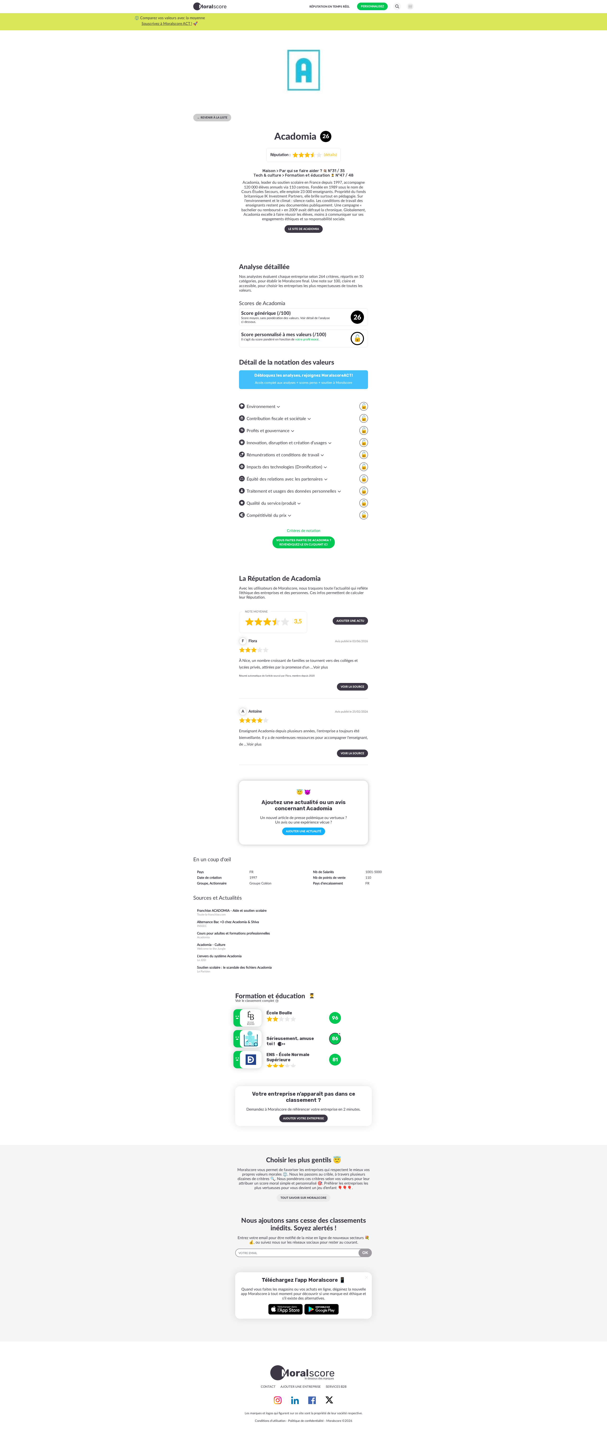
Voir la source (352, 686)
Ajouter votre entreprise (303, 1118)
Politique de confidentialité (306, 1421)
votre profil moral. (307, 339)
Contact (268, 1386)
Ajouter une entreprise (301, 1386)
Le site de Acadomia (303, 229)
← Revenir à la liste (212, 117)
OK (365, 1253)
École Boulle (279, 1013)
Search (397, 6)
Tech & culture (267, 175)
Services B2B (336, 1386)
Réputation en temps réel (329, 6)
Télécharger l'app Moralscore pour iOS (285, 1309)
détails (330, 155)
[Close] (366, 1277)
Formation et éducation (308, 175)
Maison (269, 171)
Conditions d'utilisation (270, 1421)
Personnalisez (372, 6)
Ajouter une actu (350, 620)
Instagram (277, 1400)
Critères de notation (303, 531)
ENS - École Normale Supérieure (288, 1057)
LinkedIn (295, 1400)
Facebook (312, 1400)
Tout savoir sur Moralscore (303, 1197)
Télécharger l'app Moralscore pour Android (321, 1309)
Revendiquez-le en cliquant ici (303, 542)
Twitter (329, 1400)
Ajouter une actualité (303, 831)
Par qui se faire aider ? (301, 171)
